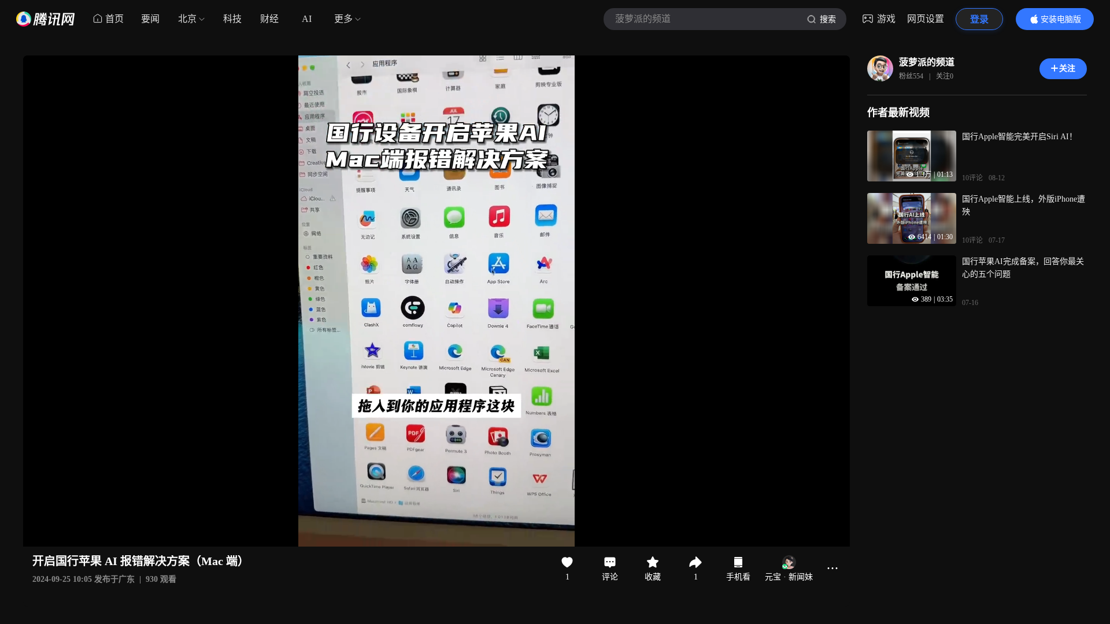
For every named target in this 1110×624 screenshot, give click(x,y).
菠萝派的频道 (926, 62)
